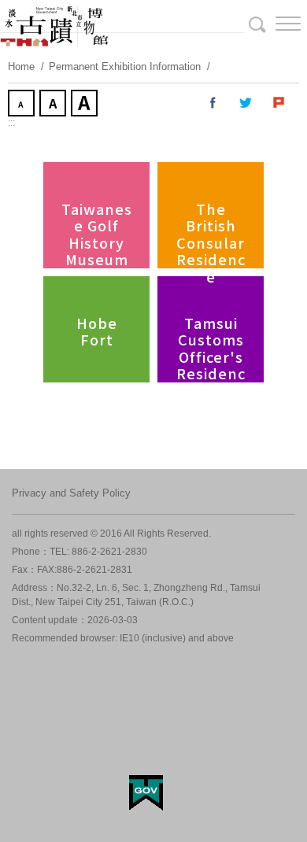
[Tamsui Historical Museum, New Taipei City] (153, 23)
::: (11, 122)
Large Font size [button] (85, 104)
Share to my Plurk (279, 103)
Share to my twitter (246, 103)
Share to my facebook (213, 103)
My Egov (146, 793)
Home (21, 66)
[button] (275, 23)
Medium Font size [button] (54, 104)
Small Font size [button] (22, 104)
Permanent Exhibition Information (125, 66)
